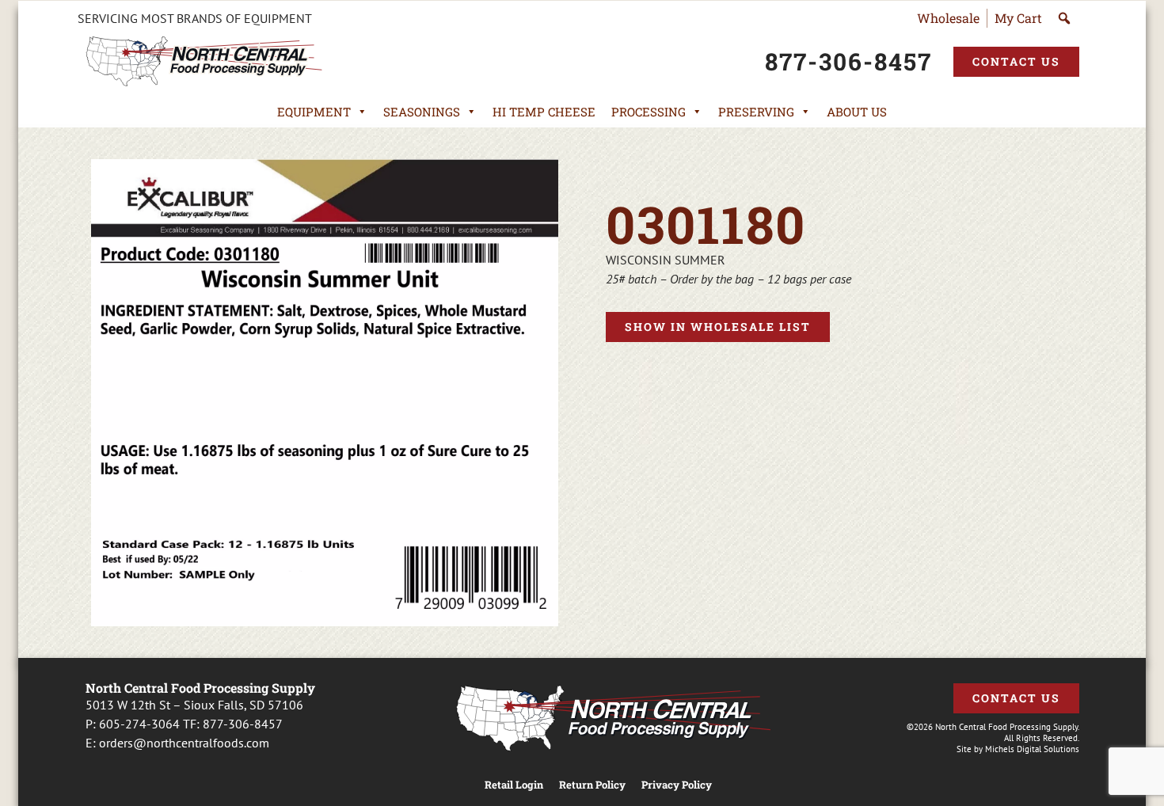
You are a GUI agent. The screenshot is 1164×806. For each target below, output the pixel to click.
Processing (648, 112)
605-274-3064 (139, 724)
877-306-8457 (243, 724)
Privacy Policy (676, 785)
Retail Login (514, 785)
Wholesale (948, 18)
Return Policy (592, 785)
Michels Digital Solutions (1032, 749)
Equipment (314, 112)
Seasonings (421, 112)
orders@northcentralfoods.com (184, 743)
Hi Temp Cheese (544, 112)
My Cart (1018, 18)
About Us (857, 112)
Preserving (756, 112)
